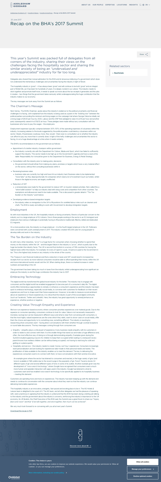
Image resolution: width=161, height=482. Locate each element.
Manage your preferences (141, 469)
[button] (86, 5)
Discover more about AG (79, 446)
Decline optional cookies (142, 476)
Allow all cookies (142, 462)
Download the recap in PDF (21, 411)
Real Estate (119, 73)
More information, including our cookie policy (46, 473)
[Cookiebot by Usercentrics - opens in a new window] (14, 477)
